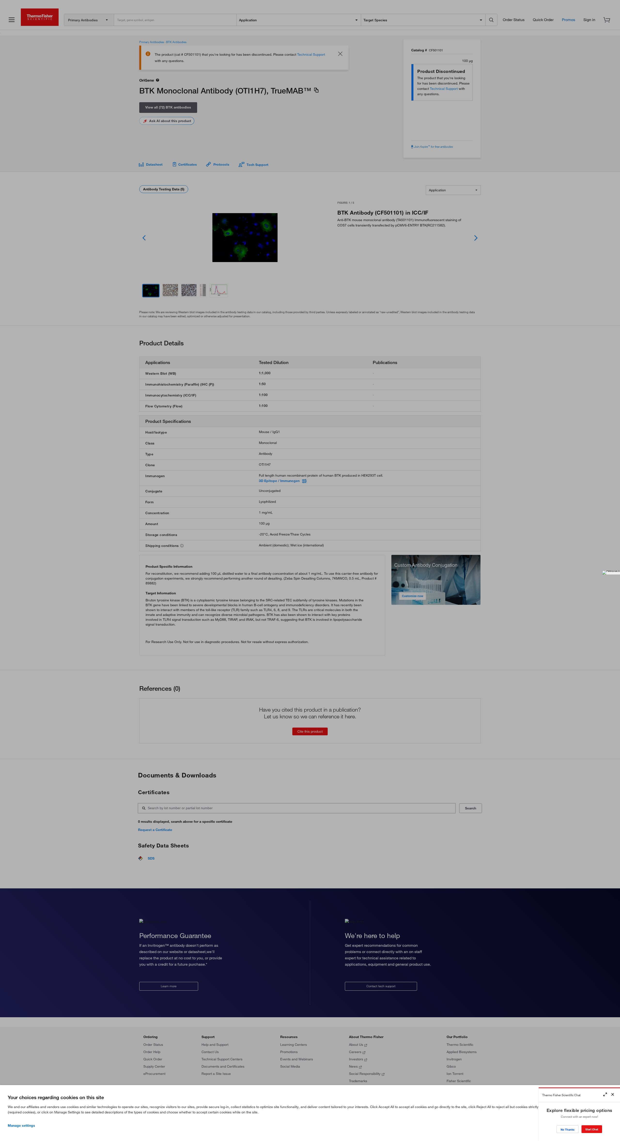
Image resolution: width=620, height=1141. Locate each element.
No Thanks (567, 1129)
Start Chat (591, 1129)
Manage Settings (21, 1125)
